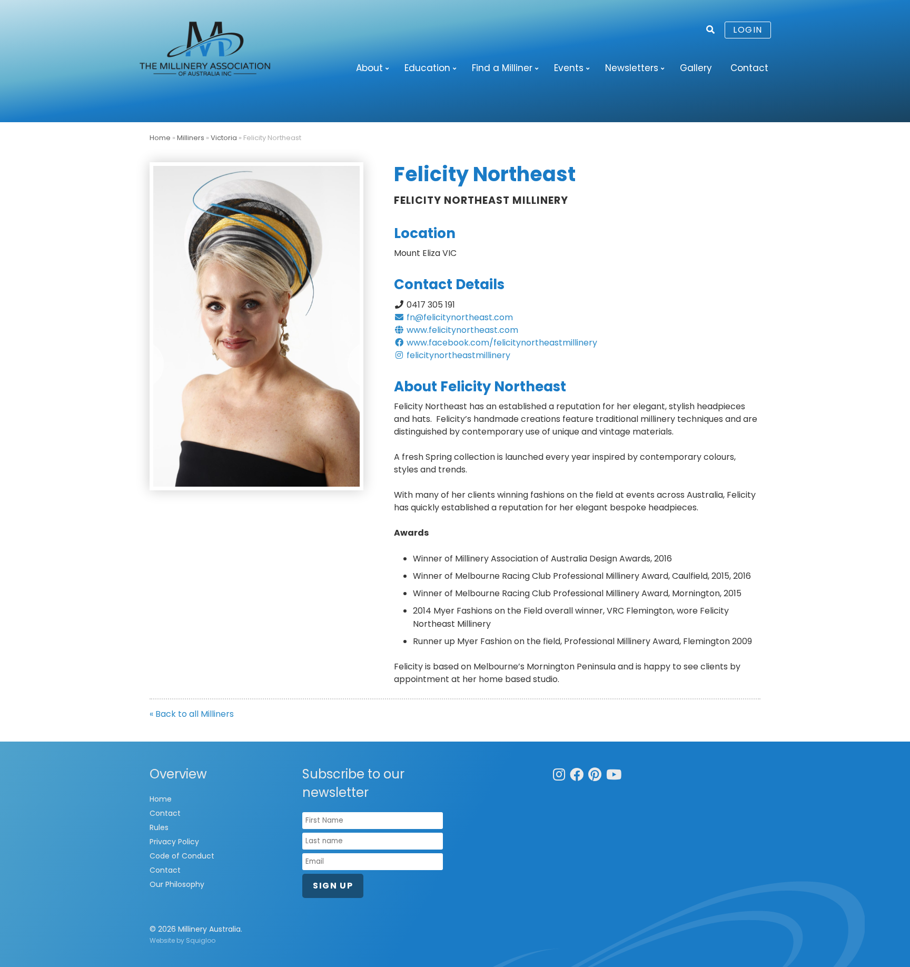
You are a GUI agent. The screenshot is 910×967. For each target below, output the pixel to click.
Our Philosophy (177, 884)
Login (748, 30)
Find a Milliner (502, 68)
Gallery (696, 68)
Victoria (224, 138)
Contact (749, 68)
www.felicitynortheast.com (461, 330)
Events (568, 68)
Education (427, 68)
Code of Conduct (182, 856)
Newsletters (631, 68)
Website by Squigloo (182, 940)
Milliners (190, 138)
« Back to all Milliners (192, 714)
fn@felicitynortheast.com (458, 317)
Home (160, 138)
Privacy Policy (174, 841)
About (369, 68)
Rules (159, 827)
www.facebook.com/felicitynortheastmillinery (500, 343)
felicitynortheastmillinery (457, 355)
